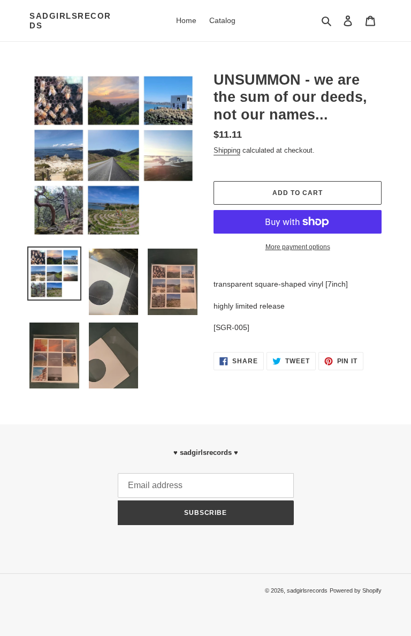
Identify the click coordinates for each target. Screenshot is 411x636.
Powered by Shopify (356, 590)
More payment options (297, 247)
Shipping (227, 150)
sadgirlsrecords (70, 20)
